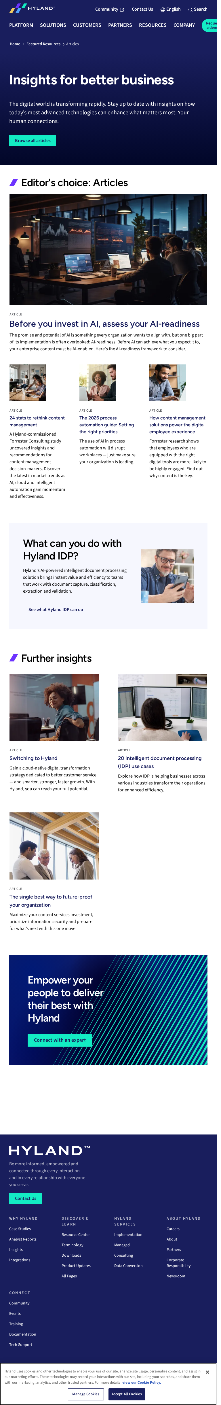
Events (15, 1314)
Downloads (71, 1255)
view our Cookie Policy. (141, 1382)
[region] (108, 1384)
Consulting (123, 1255)
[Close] (207, 1372)
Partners (174, 1250)
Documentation (22, 1334)
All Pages (69, 1276)
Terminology (72, 1245)
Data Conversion (128, 1266)
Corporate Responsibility (179, 1263)
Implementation (128, 1235)
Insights (16, 1250)
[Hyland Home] (32, 9)
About (172, 1239)
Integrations (19, 1260)
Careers (173, 1229)
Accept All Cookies (127, 1394)
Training (16, 1324)
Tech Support (20, 1345)
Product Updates (76, 1266)
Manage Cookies (85, 1394)
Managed (122, 1245)
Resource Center (76, 1235)
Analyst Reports (23, 1239)
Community (19, 1303)
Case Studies (20, 1229)
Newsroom (176, 1276)
